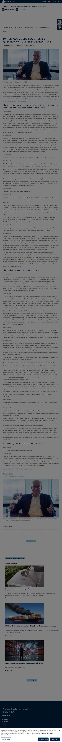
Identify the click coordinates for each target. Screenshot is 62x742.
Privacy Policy (45, 733)
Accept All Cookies (43, 739)
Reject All (54, 739)
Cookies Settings (6, 739)
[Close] (59, 730)
